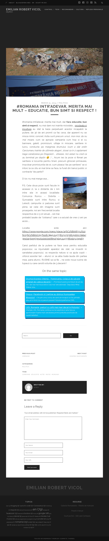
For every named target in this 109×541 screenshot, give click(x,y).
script (31, 522)
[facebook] (83, 2)
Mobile (37, 516)
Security (47, 522)
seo (9, 525)
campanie (26, 374)
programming (33, 519)
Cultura (80, 9)
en (37, 509)
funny (35, 513)
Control (48, 9)
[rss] (95, 2)
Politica (63, 103)
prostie (42, 519)
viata (43, 525)
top (34, 525)
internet (17, 516)
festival (21, 513)
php (17, 519)
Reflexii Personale (94, 9)
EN (33, 3)
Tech (57, 9)
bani (8, 505)
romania (55, 374)
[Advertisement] (54, 32)
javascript (25, 516)
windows (27, 527)
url (39, 525)
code (29, 506)
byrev (36, 387)
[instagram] (87, 2)
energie (46, 510)
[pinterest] (91, 2)
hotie (42, 374)
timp (28, 525)
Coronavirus (40, 506)
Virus (48, 525)
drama (22, 510)
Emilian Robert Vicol (23, 9)
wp (32, 527)
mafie (48, 374)
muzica (11, 519)
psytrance (11, 522)
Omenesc (26, 356)
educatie (35, 374)
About (12, 3)
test (24, 525)
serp (19, 525)
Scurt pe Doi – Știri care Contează (77, 516)
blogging (15, 506)
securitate (40, 522)
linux (31, 516)
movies (45, 516)
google (44, 513)
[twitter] (79, 2)
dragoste (14, 510)
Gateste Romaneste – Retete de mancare (77, 506)
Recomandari (68, 9)
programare (24, 519)
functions (28, 513)
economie (28, 510)
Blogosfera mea (23, 3)
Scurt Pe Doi (41, 3)
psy (49, 519)
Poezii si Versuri (77, 511)
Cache (23, 506)
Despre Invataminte (78, 356)
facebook (11, 513)
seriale (14, 525)
